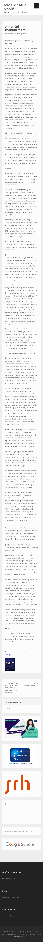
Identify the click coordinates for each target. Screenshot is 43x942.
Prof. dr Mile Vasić (15, 7)
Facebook (5, 916)
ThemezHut (24, 937)
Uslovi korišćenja (7, 935)
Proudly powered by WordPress (24, 935)
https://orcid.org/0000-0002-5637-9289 (20, 831)
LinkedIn (12, 916)
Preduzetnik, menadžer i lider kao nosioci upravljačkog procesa (12, 687)
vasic (24, 34)
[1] (10, 60)
